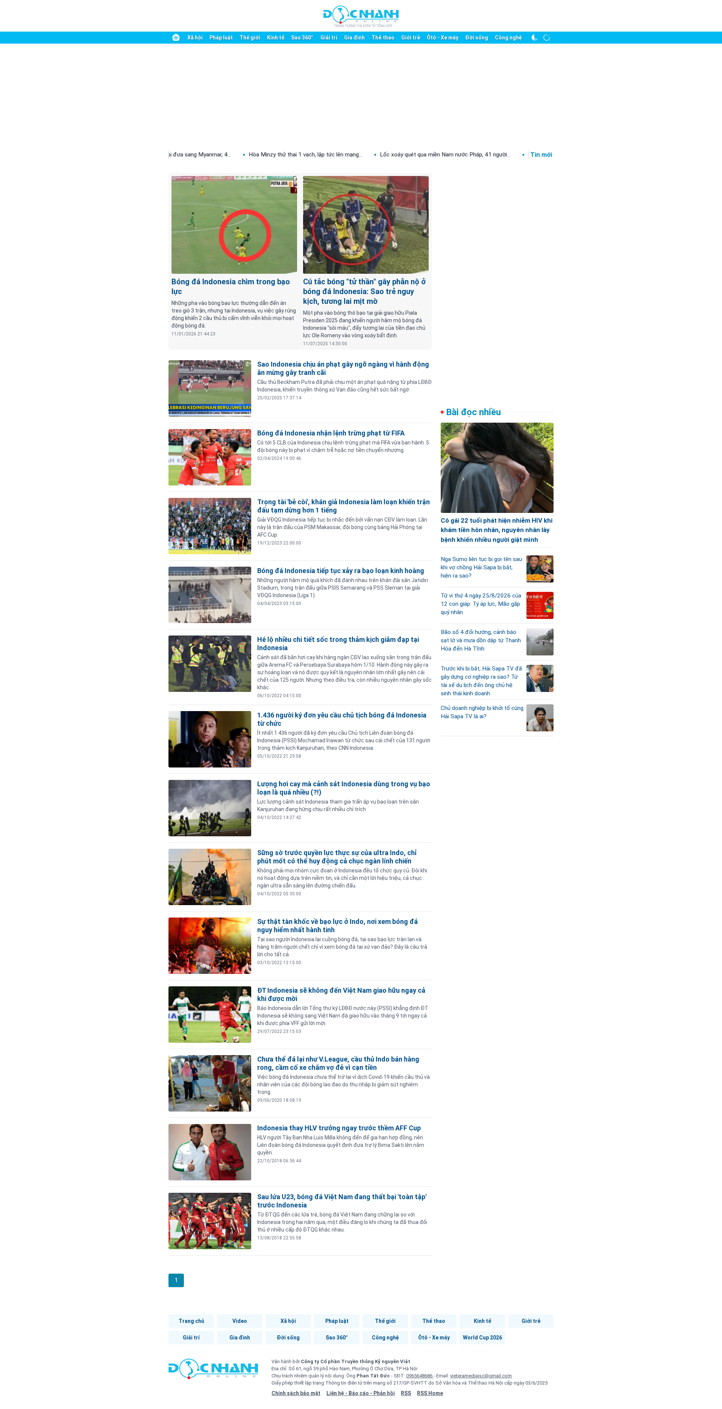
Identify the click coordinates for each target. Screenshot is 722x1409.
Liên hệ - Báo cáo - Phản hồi (360, 1393)
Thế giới (250, 38)
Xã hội (195, 38)
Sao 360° (302, 38)
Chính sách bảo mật (296, 1393)
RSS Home (430, 1393)
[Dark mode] (534, 38)
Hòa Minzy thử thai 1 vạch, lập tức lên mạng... (239, 154)
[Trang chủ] (176, 38)
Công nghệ (508, 38)
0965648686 (420, 1376)
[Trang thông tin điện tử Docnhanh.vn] (361, 16)
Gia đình (354, 38)
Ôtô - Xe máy (442, 38)
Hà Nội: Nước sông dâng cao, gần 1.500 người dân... (526, 154)
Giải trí (328, 38)
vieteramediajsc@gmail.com (481, 1376)
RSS (406, 1393)
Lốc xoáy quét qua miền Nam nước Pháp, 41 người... (378, 154)
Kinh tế (275, 38)
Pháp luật (221, 38)
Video (239, 1321)
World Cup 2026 (482, 1338)
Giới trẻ (410, 38)
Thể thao (383, 38)
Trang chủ (191, 1321)
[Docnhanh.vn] (213, 1371)
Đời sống (476, 38)
